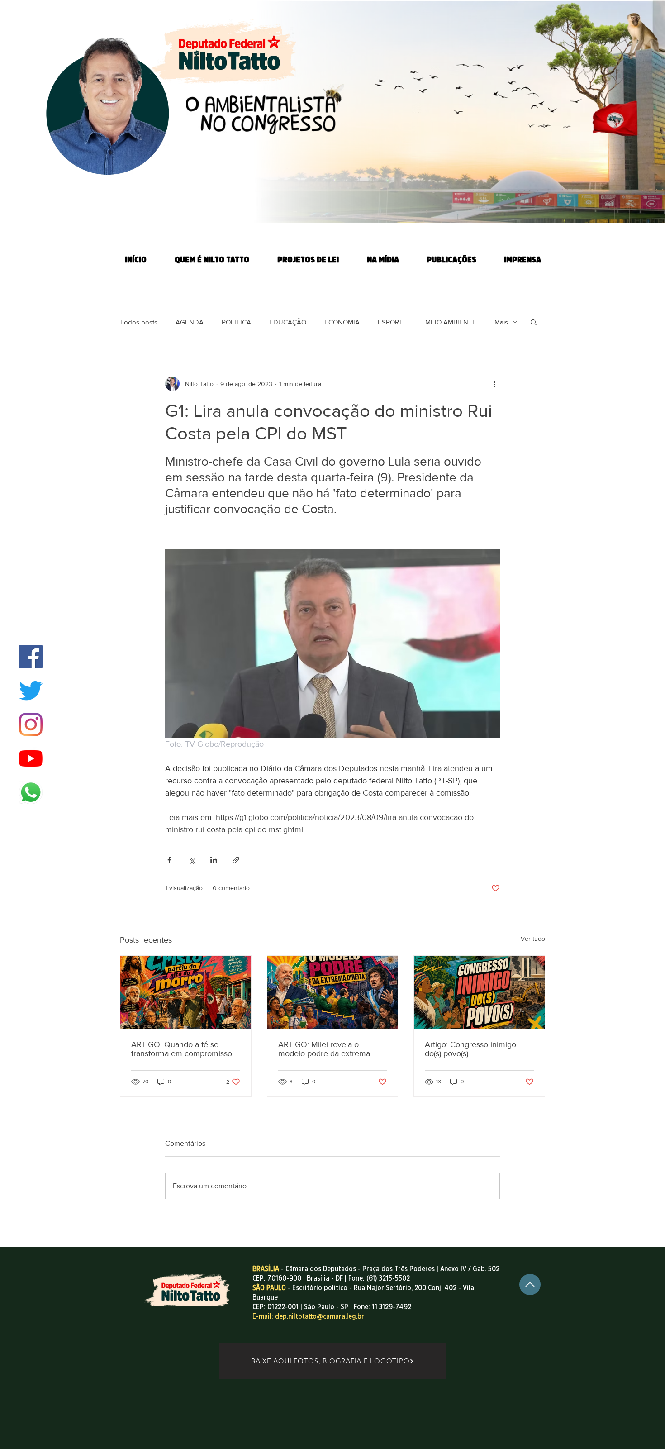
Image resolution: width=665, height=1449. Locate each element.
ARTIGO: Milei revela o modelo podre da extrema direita (324, 1049)
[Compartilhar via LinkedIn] (213, 860)
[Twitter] (31, 690)
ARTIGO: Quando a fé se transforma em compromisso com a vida (181, 1049)
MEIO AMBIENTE (450, 322)
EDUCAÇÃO (287, 322)
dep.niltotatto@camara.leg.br (319, 1316)
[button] (533, 321)
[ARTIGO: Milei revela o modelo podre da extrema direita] (332, 992)
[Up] (530, 1284)
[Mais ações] (494, 383)
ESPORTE (392, 322)
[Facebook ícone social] (31, 656)
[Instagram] (31, 724)
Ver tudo (533, 938)
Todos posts (138, 322)
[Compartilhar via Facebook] (169, 860)
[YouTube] (31, 758)
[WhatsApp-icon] (31, 792)
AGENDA (190, 322)
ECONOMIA (342, 322)
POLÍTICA (236, 322)
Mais (501, 322)
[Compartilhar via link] (236, 860)
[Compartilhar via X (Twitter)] (191, 860)
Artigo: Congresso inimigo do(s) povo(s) (470, 1049)
